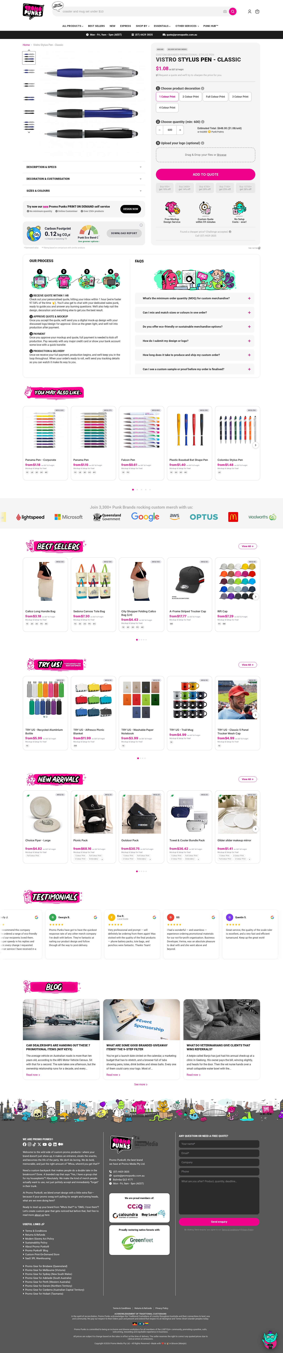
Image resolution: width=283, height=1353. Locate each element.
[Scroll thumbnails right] (29, 132)
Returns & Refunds (35, 1234)
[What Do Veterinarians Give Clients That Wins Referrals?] (221, 1019)
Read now (32, 1074)
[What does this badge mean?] (141, 225)
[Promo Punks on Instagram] (29, 1144)
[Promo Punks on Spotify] (49, 1144)
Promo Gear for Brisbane (38, 1266)
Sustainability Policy (36, 1242)
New (112, 26)
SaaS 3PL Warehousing (37, 1258)
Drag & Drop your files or (205, 154)
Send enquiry (219, 1221)
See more (141, 1084)
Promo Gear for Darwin (37, 1285)
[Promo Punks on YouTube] (44, 1144)
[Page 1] (133, 490)
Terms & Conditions (36, 1230)
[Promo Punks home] (33, 11)
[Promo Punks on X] (39, 1144)
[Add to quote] (62, 475)
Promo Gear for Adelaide (38, 1278)
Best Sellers (96, 26)
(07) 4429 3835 (144, 34)
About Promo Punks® (37, 1246)
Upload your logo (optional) (180, 143)
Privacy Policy (247, 1230)
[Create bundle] (54, 475)
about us (39, 1215)
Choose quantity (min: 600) (180, 122)
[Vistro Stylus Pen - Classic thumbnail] (28, 57)
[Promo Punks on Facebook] (24, 1144)
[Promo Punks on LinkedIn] (54, 1144)
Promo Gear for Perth (36, 1281)
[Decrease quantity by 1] (159, 130)
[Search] (232, 11)
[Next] (255, 445)
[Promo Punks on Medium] (60, 1144)
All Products (72, 26)
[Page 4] (146, 490)
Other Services (186, 26)
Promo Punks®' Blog (36, 1250)
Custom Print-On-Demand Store (42, 1254)
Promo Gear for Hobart (37, 1293)
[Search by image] (225, 11)
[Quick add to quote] (64, 859)
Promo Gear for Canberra (39, 1289)
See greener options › (88, 241)
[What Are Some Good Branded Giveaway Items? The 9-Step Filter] (141, 1019)
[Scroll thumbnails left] (29, 50)
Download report (124, 233)
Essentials (161, 26)
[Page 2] (137, 490)
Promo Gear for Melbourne (39, 1270)
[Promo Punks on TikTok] (34, 1144)
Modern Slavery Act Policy (39, 1238)
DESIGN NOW (130, 209)
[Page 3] (141, 490)
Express (125, 26)
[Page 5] (150, 490)
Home (26, 45)
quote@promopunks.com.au (182, 34)
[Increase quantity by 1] (180, 130)
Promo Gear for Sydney (37, 1274)
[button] (205, 75)
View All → (248, 546)
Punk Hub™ (210, 26)
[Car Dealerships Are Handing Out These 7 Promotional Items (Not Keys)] (61, 1019)
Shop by (142, 26)
